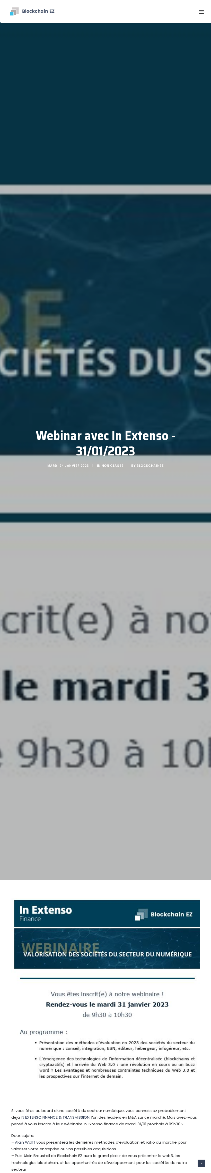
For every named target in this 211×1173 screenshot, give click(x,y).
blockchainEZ (150, 465)
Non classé (112, 465)
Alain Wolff (25, 1142)
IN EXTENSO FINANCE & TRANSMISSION (55, 1117)
